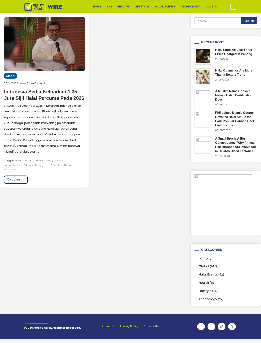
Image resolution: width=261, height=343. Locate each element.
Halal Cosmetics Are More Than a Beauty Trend (233, 72)
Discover (14, 179)
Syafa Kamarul (36, 83)
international (12, 165)
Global (211, 6)
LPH (25, 165)
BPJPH (39, 160)
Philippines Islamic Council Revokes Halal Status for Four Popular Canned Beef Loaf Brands (234, 119)
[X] (232, 326)
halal (48, 160)
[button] (233, 7)
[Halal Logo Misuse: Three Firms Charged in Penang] (203, 56)
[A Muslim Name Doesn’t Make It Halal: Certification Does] (203, 97)
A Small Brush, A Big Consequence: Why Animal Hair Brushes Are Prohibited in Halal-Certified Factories (235, 145)
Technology (190, 6)
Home (97, 6)
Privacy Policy (129, 326)
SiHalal (54, 165)
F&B (109, 6)
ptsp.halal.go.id (38, 165)
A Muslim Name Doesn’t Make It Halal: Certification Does (234, 95)
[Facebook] (201, 326)
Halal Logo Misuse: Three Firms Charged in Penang (233, 52)
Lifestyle (142, 6)
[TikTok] (221, 326)
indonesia (60, 160)
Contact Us (151, 326)
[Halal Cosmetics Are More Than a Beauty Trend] (203, 76)
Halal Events (165, 6)
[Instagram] (211, 326)
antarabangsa (24, 160)
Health (123, 6)
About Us (108, 326)
